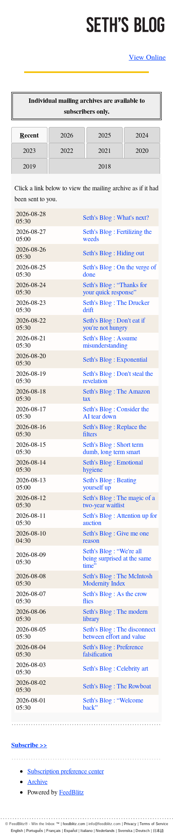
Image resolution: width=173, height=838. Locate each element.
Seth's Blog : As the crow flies (115, 597)
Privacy (130, 824)
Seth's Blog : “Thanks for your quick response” (115, 288)
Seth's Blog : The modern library (115, 615)
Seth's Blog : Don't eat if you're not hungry (114, 323)
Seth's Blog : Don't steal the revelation (118, 377)
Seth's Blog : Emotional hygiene (113, 465)
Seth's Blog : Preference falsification (113, 650)
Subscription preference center (65, 771)
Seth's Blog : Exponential (115, 359)
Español (70, 831)
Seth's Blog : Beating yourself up (109, 483)
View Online (147, 57)
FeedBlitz (71, 792)
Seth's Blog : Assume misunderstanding (110, 341)
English (17, 831)
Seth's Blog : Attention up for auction (120, 519)
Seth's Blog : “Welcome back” (113, 703)
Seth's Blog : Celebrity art (115, 668)
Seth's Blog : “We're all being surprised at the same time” (117, 557)
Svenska (125, 831)
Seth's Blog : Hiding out (113, 252)
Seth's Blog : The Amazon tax (116, 394)
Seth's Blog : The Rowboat (117, 686)
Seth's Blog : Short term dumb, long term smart (113, 448)
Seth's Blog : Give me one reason (116, 536)
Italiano (86, 831)
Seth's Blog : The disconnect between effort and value (119, 632)
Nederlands (105, 831)
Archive (37, 781)
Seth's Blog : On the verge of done (119, 270)
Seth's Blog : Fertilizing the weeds (117, 235)
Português (34, 831)
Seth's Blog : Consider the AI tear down (116, 412)
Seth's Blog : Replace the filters (114, 430)
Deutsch (143, 831)
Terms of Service (154, 824)
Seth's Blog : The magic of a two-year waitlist (119, 501)
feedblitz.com (74, 824)
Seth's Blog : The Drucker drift (116, 306)
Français (53, 831)
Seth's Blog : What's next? (116, 217)
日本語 (158, 831)
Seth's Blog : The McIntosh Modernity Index (117, 579)
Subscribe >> (29, 744)
